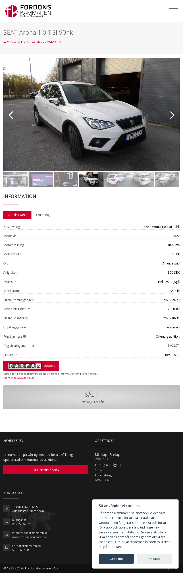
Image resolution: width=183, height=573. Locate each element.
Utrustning (42, 215)
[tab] (17, 215)
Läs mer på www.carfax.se (19, 377)
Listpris (8, 355)
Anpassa (154, 559)
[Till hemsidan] (28, 11)
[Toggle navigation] (173, 11)
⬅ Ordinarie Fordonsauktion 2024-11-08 (32, 42)
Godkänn (116, 559)
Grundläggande (17, 215)
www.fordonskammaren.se (29, 537)
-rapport (48, 365)
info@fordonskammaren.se (30, 533)
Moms (8, 281)
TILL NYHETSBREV (45, 469)
